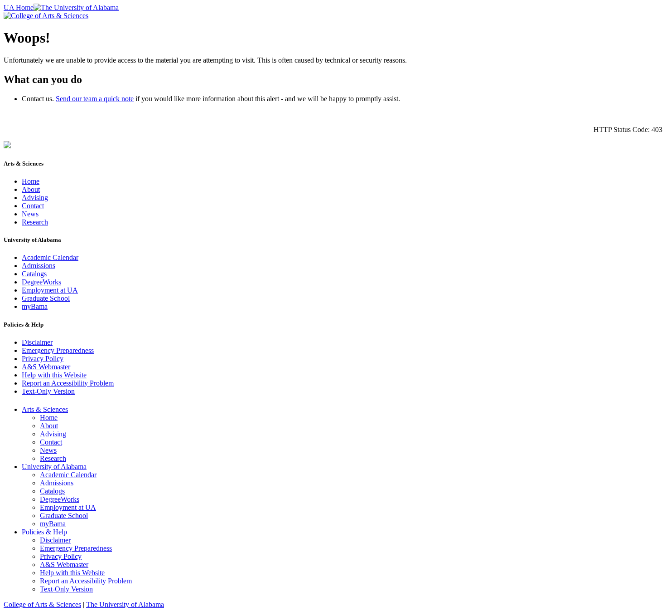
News (30, 214)
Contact (33, 206)
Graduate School (46, 298)
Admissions (38, 265)
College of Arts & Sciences (42, 604)
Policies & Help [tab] (44, 532)
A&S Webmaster (46, 367)
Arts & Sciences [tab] (45, 409)
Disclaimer (37, 342)
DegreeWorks (41, 282)
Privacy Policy (42, 358)
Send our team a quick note (95, 99)
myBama (35, 306)
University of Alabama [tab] (54, 466)
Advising (35, 197)
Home (30, 181)
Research (35, 222)
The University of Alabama (125, 604)
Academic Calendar (50, 257)
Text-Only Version (48, 391)
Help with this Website (54, 375)
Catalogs (34, 274)
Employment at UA (50, 290)
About (31, 189)
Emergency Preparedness (58, 350)
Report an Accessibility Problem (68, 383)
